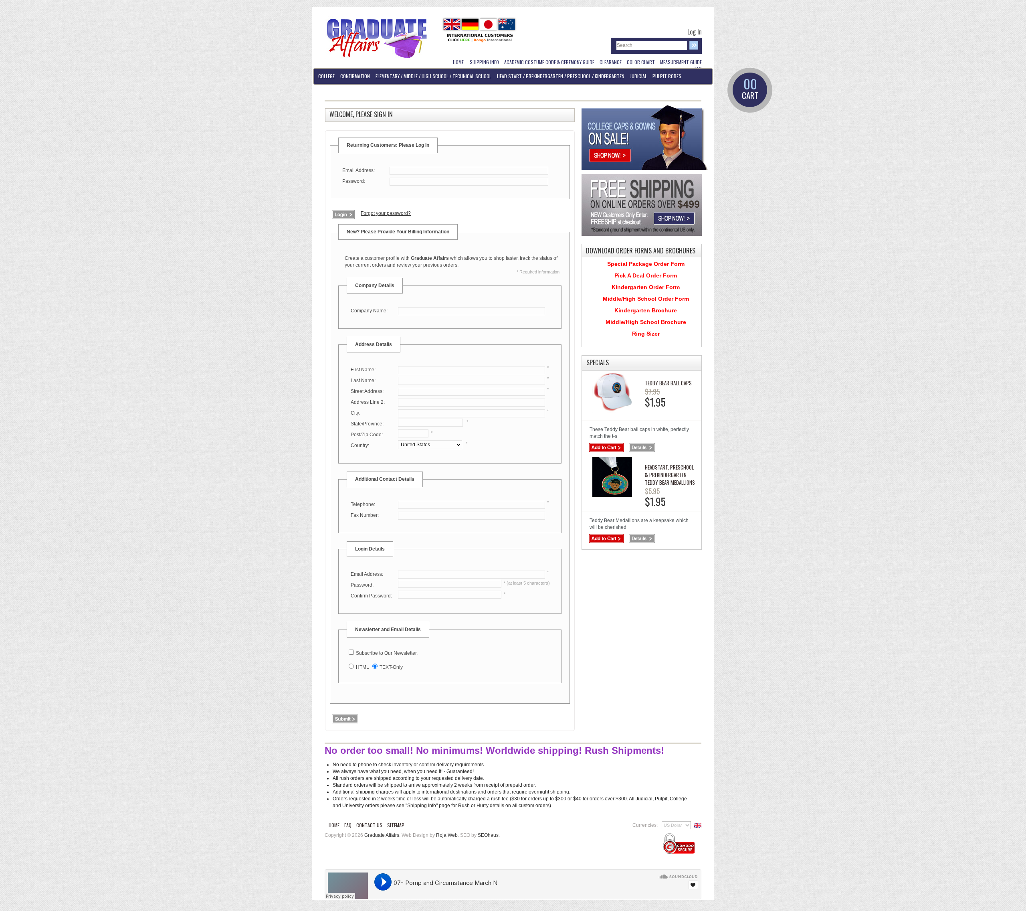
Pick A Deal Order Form (645, 275)
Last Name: (363, 380)
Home (334, 825)
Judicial (638, 76)
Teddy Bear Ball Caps (668, 383)
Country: (360, 445)
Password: (353, 181)
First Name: (363, 369)
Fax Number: (365, 515)
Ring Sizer (646, 333)
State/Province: (367, 424)
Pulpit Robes (666, 76)
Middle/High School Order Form (646, 299)
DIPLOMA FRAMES (334, 91)
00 (750, 89)
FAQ (347, 825)
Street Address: (367, 391)
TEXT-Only (391, 667)
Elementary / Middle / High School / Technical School (433, 76)
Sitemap (395, 825)
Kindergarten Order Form (646, 287)
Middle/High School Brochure (646, 322)
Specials (597, 362)
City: (355, 413)
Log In (694, 31)
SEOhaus (488, 835)
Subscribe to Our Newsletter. (387, 653)
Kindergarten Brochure (645, 310)
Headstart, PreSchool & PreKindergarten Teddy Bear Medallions (670, 474)
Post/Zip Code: (367, 434)
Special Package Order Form (646, 264)
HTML (362, 667)
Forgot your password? (386, 213)
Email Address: (358, 170)
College (326, 76)
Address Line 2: (368, 402)
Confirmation (355, 76)
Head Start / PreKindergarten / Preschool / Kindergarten (560, 76)
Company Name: (369, 311)
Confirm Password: (371, 596)
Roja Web (447, 835)
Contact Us (369, 825)
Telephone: (363, 504)
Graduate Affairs (381, 835)
